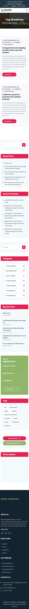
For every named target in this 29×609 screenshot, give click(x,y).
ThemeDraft (8, 213)
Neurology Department (10, 414)
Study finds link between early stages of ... (14, 321)
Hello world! (8, 163)
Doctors (4, 553)
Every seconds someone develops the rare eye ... (13, 329)
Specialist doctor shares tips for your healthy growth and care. (15, 178)
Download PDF (12, 438)
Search (23, 145)
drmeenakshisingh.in (8, 566)
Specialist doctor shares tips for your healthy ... (14, 337)
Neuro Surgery (8, 44)
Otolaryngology (9, 91)
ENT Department (12, 271)
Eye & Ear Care (13, 407)
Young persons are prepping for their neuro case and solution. (14, 50)
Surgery (15, 418)
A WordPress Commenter (12, 200)
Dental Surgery (11, 266)
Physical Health (11, 285)
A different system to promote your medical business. (11, 96)
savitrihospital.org (7, 563)
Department (5, 550)
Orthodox (7, 418)
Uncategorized (11, 295)
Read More (8, 74)
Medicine (14, 411)
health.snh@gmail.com (17, 4)
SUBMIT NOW (9, 389)
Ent (5, 407)
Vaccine (6, 422)
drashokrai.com (6, 572)
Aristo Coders (22, 602)
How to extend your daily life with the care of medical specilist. (14, 183)
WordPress (7, 425)
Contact (4, 547)
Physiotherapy (11, 290)
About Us (4, 544)
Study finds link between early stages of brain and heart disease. (15, 167)
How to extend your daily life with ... (13, 343)
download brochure (13, 443)
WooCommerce (15, 422)
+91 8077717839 (21, 6)
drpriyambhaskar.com (8, 569)
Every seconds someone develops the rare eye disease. (15, 173)
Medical (6, 411)
